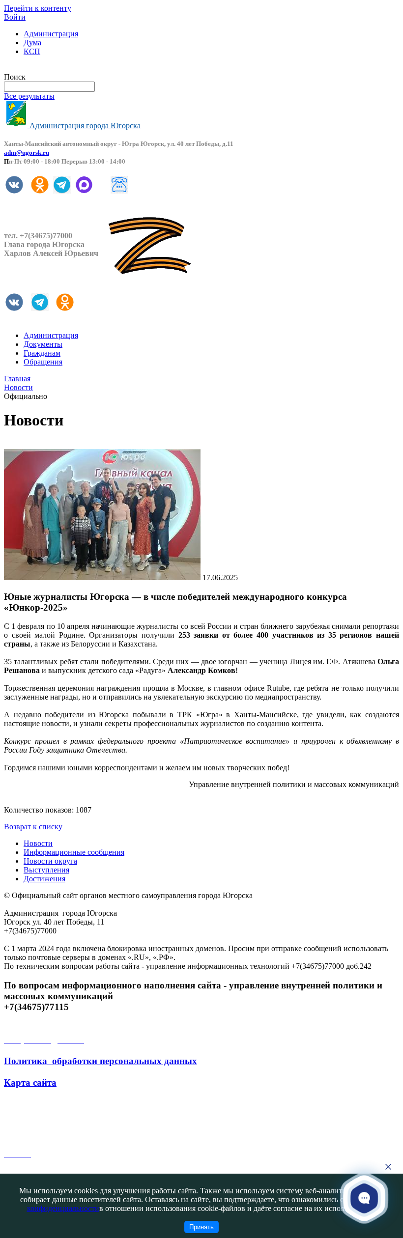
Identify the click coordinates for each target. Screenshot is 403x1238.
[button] (364, 1198)
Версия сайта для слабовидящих (58, 68)
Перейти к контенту (37, 8)
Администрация (51, 33)
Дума (32, 42)
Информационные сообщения (74, 852)
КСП (32, 51)
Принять (201, 1227)
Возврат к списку (33, 826)
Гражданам (42, 353)
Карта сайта (30, 1082)
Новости (38, 843)
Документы (43, 344)
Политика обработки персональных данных (100, 1061)
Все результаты (29, 96)
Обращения (43, 362)
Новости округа (50, 861)
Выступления (46, 870)
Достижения (44, 878)
